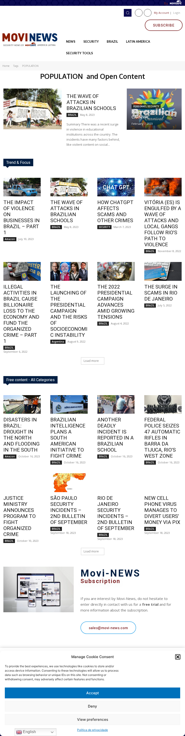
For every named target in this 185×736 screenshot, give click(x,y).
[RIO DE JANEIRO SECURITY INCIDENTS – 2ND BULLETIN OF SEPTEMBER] (116, 482)
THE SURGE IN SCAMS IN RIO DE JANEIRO (161, 293)
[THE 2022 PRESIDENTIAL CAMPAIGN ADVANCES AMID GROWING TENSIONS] (116, 271)
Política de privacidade (92, 730)
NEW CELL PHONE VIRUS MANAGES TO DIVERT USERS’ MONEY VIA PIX (162, 510)
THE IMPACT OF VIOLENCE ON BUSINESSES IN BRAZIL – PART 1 (21, 217)
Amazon (10, 239)
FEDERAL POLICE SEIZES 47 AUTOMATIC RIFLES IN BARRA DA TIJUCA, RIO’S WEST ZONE (162, 438)
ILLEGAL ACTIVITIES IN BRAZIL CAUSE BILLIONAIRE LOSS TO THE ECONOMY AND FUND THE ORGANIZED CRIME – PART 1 (21, 314)
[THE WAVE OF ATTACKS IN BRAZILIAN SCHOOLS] (32, 109)
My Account (161, 12)
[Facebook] (139, 13)
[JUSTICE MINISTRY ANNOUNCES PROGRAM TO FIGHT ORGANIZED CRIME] (22, 482)
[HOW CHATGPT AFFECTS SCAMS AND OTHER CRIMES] (116, 187)
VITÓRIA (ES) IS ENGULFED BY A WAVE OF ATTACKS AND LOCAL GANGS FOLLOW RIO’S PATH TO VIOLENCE (162, 223)
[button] (177, 656)
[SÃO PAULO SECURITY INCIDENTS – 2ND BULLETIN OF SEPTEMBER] (69, 482)
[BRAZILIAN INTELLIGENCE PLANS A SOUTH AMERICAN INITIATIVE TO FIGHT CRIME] (69, 404)
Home (5, 66)
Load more (91, 361)
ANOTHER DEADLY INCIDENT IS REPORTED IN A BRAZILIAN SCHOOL (115, 435)
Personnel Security (146, 106)
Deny (92, 706)
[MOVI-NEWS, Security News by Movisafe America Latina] (30, 39)
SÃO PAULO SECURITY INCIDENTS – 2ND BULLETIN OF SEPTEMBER (68, 510)
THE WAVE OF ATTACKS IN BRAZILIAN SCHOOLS (91, 102)
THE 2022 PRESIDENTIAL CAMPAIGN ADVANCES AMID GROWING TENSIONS (115, 302)
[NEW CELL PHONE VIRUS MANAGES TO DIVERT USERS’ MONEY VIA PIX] (163, 482)
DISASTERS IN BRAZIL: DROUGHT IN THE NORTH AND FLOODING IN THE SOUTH (21, 435)
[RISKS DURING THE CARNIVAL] (154, 109)
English (29, 732)
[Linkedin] (148, 13)
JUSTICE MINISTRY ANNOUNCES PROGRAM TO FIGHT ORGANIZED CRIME (19, 516)
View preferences (92, 719)
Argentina (58, 341)
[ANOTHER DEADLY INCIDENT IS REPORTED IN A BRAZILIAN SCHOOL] (116, 404)
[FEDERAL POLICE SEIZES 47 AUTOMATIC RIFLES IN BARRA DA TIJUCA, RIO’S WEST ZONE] (163, 404)
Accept (92, 693)
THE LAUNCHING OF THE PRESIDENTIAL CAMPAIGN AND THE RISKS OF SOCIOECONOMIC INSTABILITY (68, 311)
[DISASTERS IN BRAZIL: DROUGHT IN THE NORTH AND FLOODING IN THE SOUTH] (22, 404)
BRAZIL (72, 115)
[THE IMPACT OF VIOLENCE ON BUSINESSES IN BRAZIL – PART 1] (22, 187)
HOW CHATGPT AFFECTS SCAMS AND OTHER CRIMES (115, 211)
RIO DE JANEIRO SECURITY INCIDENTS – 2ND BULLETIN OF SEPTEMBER (115, 513)
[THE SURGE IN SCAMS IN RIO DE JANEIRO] (163, 271)
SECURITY (104, 227)
